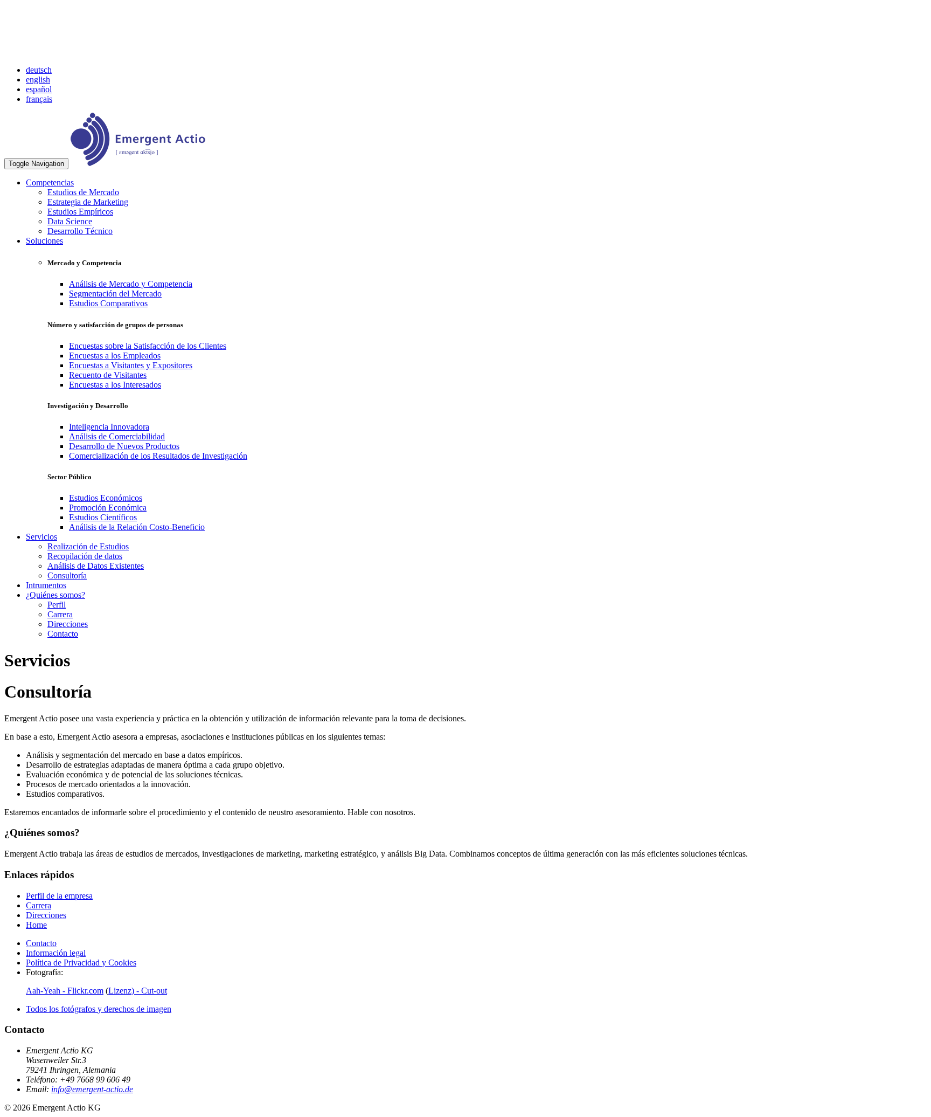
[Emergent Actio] (138, 163)
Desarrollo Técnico (80, 231)
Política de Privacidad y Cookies (81, 962)
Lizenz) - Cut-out (137, 990)
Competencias (50, 182)
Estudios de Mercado (83, 192)
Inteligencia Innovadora (109, 426)
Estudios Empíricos (80, 211)
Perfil (56, 604)
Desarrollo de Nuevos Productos (124, 446)
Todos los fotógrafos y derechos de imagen (98, 1008)
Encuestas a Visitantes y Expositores (130, 365)
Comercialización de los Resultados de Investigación (158, 455)
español (39, 89)
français (39, 99)
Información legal (56, 952)
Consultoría (67, 575)
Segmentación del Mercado (115, 293)
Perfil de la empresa (59, 895)
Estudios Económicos (105, 497)
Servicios (41, 536)
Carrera (60, 614)
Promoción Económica (108, 507)
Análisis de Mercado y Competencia (130, 283)
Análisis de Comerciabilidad (117, 436)
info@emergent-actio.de (92, 1089)
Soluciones (44, 240)
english (38, 79)
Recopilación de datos (84, 556)
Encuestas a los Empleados (115, 355)
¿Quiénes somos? (55, 594)
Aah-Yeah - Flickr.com (64, 990)
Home (36, 924)
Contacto (62, 633)
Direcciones (67, 624)
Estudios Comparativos (108, 303)
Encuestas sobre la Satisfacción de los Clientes (147, 345)
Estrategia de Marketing (87, 201)
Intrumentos (46, 585)
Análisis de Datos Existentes (95, 565)
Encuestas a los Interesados (115, 384)
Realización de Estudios (88, 546)
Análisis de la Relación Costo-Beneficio (137, 527)
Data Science (69, 221)
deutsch (39, 69)
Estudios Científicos (103, 517)
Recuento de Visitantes (108, 375)
